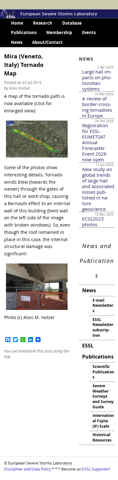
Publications (24, 32)
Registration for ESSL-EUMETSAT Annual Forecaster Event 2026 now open (95, 142)
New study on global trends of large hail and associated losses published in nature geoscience (98, 189)
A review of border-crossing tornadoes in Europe (97, 107)
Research (42, 23)
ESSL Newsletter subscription (103, 327)
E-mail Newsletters (103, 306)
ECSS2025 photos (93, 222)
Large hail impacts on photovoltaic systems (97, 80)
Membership (59, 32)
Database (72, 23)
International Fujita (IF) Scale (103, 421)
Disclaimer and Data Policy (27, 468)
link (7, 356)
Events (89, 32)
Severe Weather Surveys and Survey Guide (103, 396)
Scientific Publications (103, 372)
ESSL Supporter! (96, 468)
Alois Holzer (19, 88)
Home (17, 23)
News (16, 42)
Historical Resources (102, 437)
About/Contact (47, 42)
